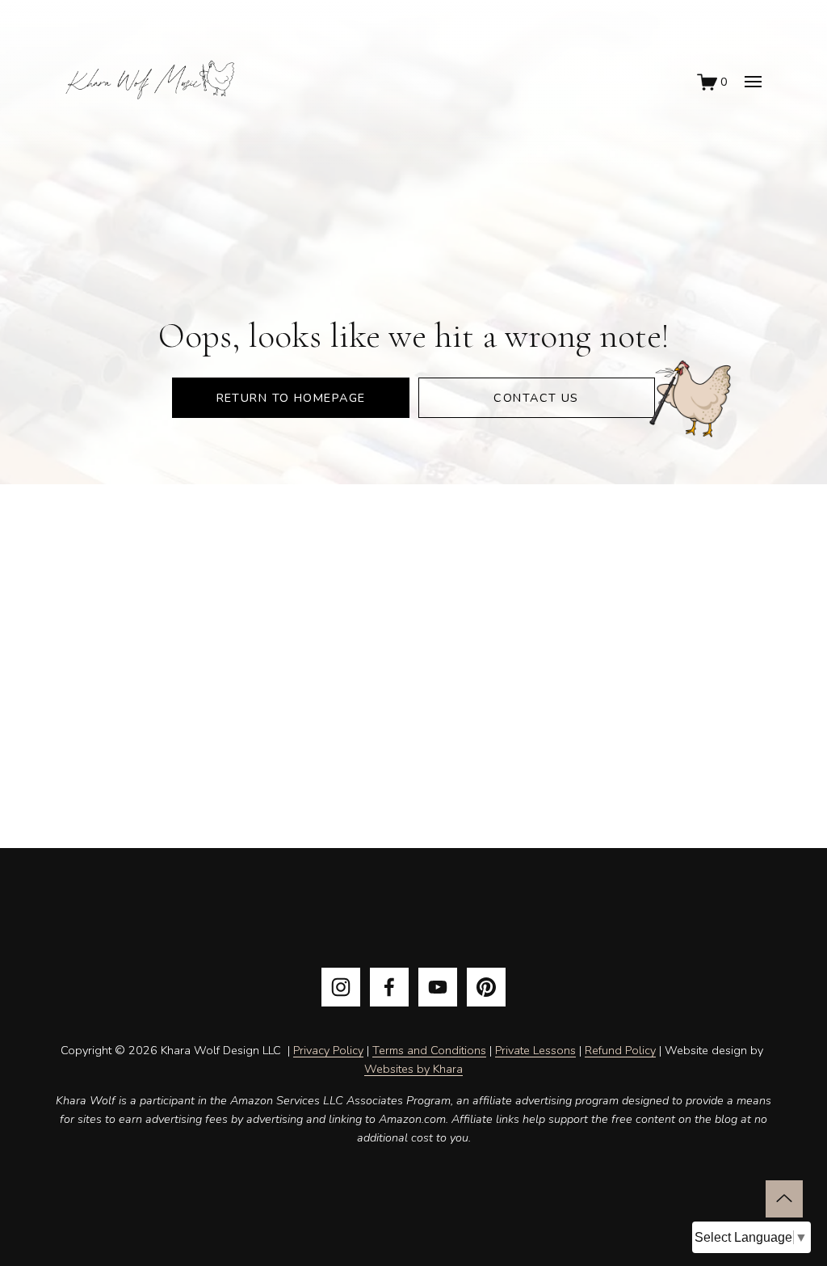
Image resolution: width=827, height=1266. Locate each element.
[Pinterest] (486, 987)
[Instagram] (340, 987)
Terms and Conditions (429, 1050)
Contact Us (535, 398)
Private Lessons (535, 1050)
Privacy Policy (328, 1050)
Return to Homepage (291, 398)
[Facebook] (389, 987)
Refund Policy (620, 1050)
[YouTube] (437, 987)
